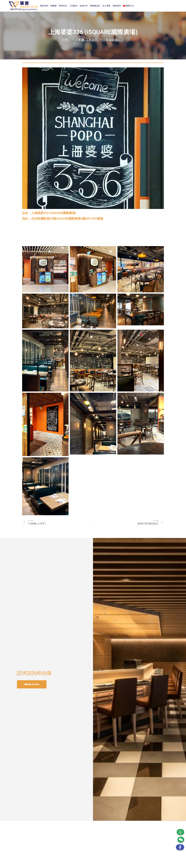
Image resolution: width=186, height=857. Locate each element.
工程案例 (73, 6)
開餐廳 (53, 6)
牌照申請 (63, 6)
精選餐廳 (78, 40)
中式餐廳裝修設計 (112, 40)
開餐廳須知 (95, 6)
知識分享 (84, 6)
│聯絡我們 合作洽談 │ (31, 684)
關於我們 (44, 6)
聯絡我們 (117, 6)
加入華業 (106, 6)
